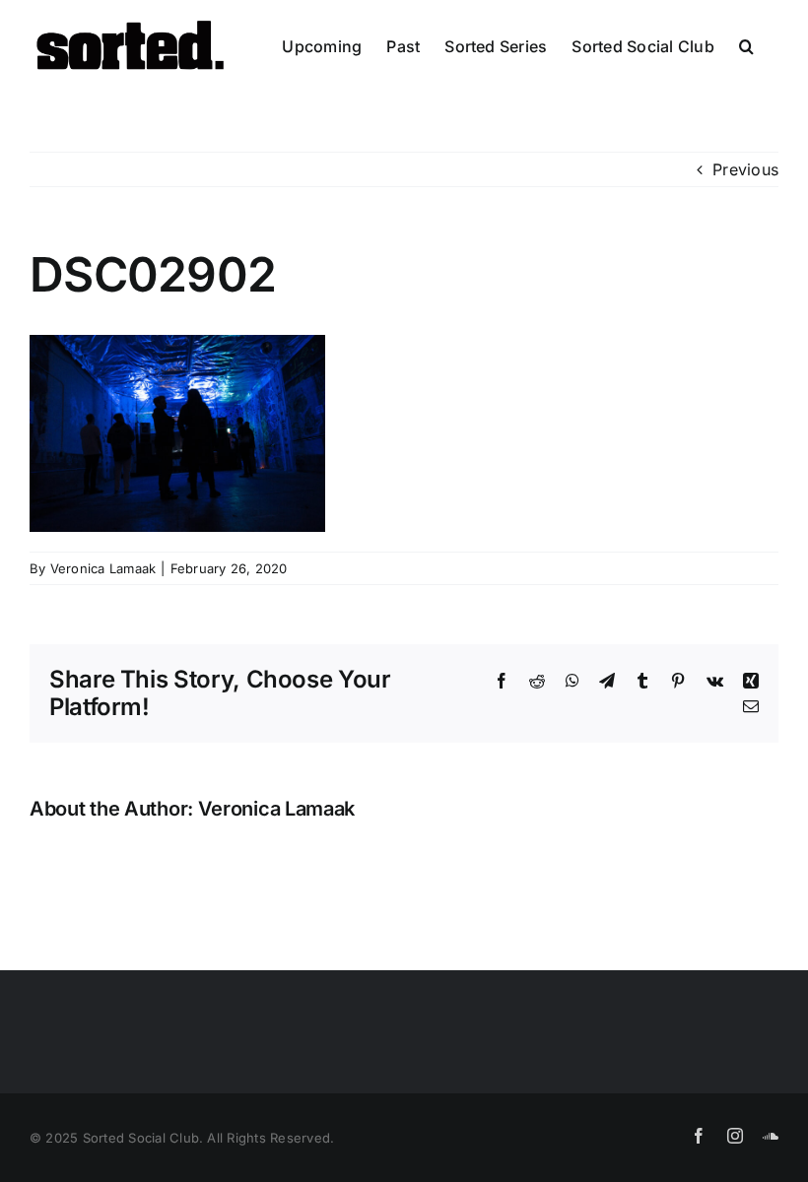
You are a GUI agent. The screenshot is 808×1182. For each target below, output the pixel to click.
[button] (746, 46)
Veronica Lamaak (103, 568)
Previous (745, 169)
